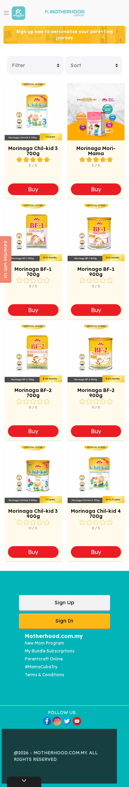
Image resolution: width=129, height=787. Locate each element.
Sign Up (64, 602)
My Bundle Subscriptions (49, 650)
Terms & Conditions (44, 674)
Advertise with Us (6, 259)
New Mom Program (44, 643)
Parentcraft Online (44, 658)
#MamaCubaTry (41, 666)
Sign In (64, 620)
